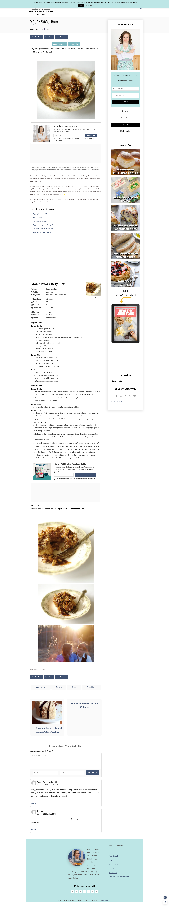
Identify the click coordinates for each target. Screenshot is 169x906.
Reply (35, 803)
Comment (92, 773)
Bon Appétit (46, 509)
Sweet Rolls (91, 687)
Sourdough (113, 856)
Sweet (74, 687)
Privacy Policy (116, 401)
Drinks (111, 860)
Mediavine (106, 900)
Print (94, 297)
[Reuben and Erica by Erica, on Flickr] (66, 661)
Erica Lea (34, 25)
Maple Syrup (41, 687)
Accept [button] (80, 5)
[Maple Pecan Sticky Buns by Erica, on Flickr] (66, 119)
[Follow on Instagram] (121, 395)
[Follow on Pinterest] (125, 395)
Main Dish (113, 864)
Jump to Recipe (59, 44)
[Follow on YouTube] (134, 395)
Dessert (112, 869)
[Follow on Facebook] (116, 395)
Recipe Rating (35, 751)
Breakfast (113, 873)
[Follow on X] (130, 395)
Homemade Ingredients (119, 877)
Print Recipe (74, 44)
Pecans (59, 687)
